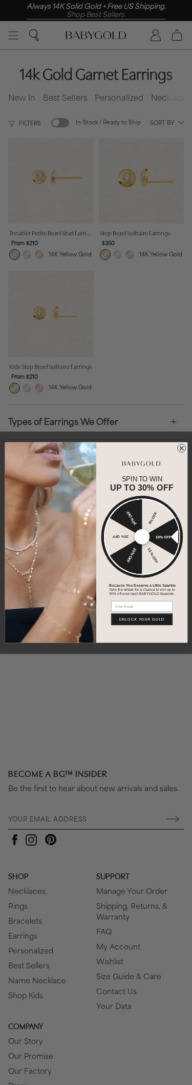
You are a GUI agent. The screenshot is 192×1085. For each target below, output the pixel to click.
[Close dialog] (181, 448)
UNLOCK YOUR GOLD (141, 619)
